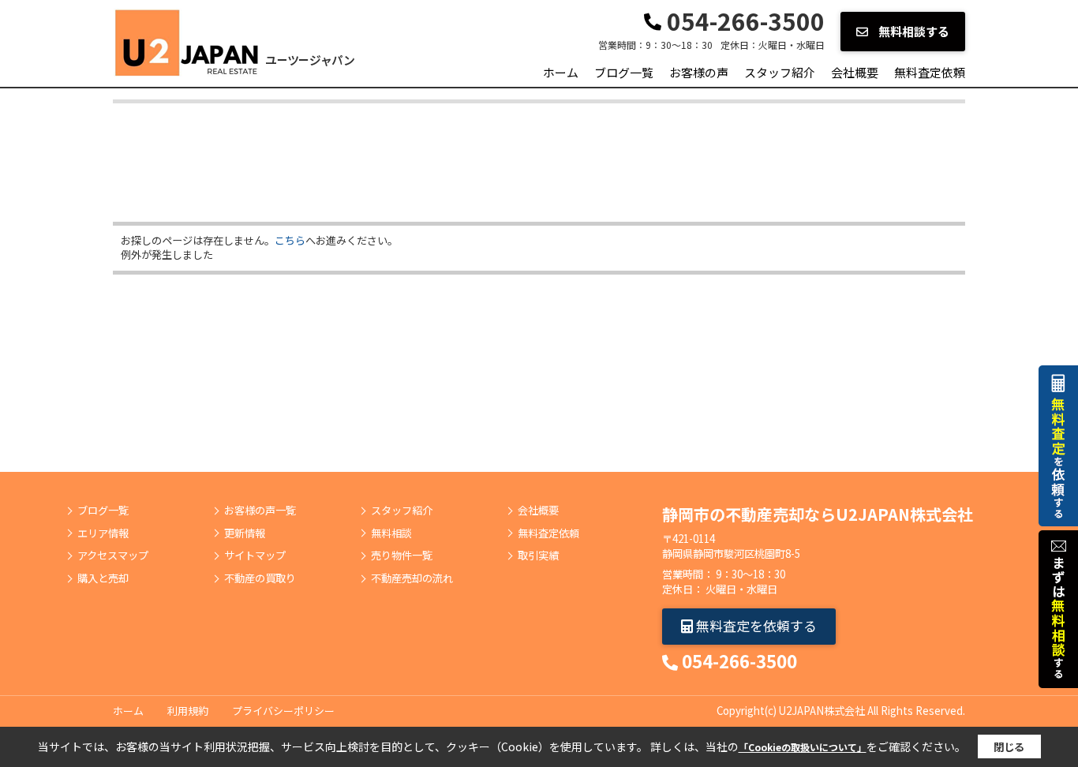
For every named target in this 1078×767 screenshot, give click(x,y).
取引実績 (538, 555)
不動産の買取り (260, 578)
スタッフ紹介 (779, 72)
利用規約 (187, 710)
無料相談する (912, 31)
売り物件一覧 (401, 555)
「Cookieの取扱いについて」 (803, 747)
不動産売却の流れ (412, 578)
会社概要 (854, 72)
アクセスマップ (112, 555)
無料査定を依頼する (755, 625)
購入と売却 (103, 578)
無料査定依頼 (929, 72)
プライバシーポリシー (283, 710)
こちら (290, 240)
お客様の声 (698, 72)
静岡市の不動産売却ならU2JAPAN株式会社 (817, 514)
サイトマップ (255, 555)
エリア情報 (103, 533)
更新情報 (244, 533)
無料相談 (391, 533)
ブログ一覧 (623, 72)
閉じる (1009, 746)
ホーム (560, 72)
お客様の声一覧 (260, 510)
